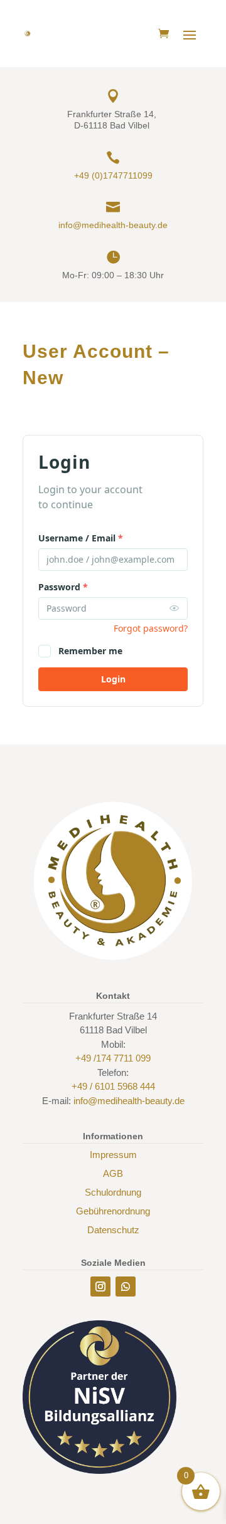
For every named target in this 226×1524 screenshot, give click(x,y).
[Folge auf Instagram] (100, 1286)
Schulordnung (113, 1192)
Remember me (90, 651)
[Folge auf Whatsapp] (126, 1286)
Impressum (113, 1154)
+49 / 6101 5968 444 (113, 1086)
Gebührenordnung (113, 1211)
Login (113, 679)
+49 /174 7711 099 (113, 1058)
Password (63, 587)
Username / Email (80, 538)
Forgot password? (151, 628)
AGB (113, 1173)
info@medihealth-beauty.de (113, 225)
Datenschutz (113, 1229)
